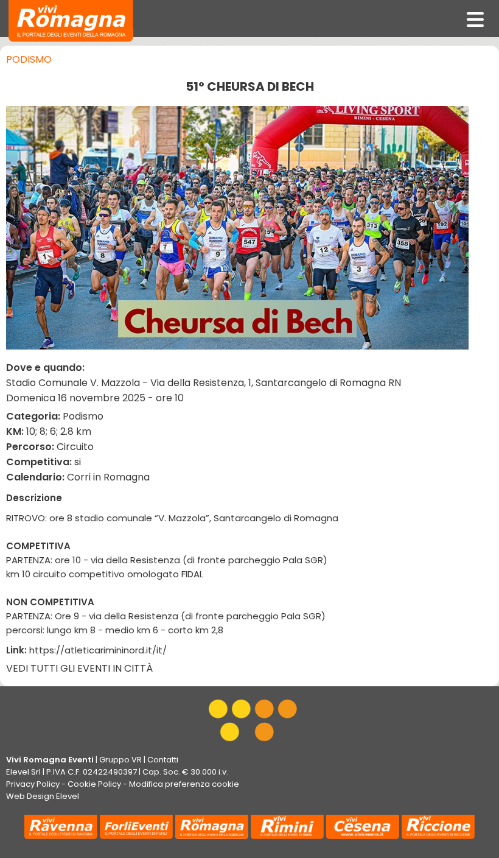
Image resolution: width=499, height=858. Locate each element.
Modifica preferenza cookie (184, 784)
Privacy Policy (33, 784)
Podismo (29, 59)
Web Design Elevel (42, 796)
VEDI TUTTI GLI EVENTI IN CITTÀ (79, 668)
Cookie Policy (94, 784)
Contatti (162, 759)
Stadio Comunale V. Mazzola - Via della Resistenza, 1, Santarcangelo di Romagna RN (203, 383)
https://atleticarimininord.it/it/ (98, 650)
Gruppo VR (120, 759)
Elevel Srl (23, 772)
